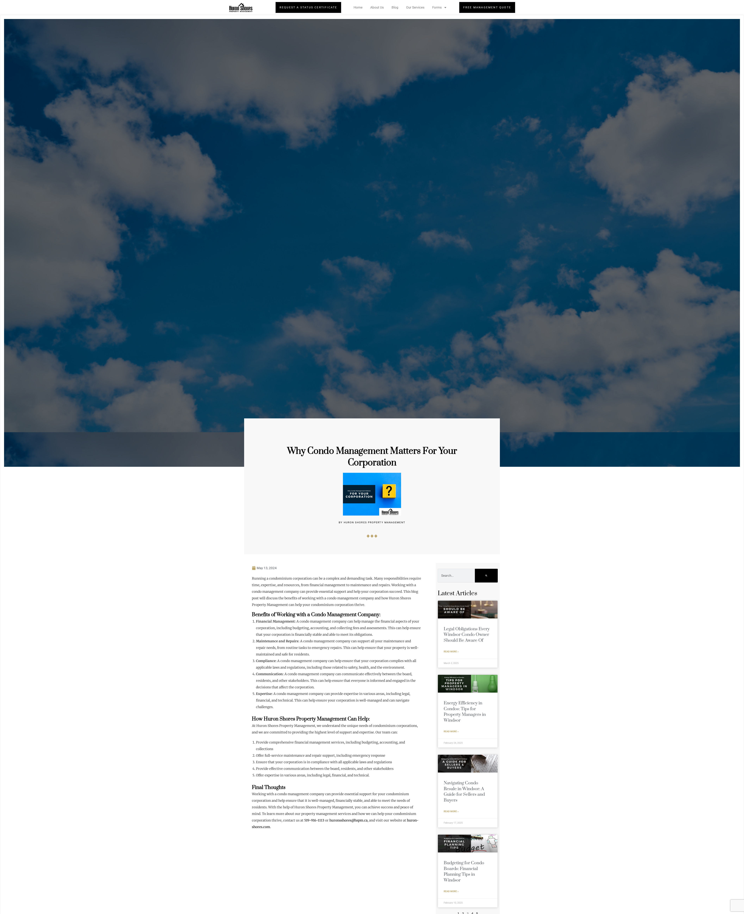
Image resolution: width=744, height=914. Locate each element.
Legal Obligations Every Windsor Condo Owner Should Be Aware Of (467, 634)
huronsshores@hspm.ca (348, 820)
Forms (437, 7)
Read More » (451, 651)
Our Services (415, 7)
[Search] (486, 575)
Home (358, 7)
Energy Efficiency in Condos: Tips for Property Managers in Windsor (465, 711)
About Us (377, 7)
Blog (395, 7)
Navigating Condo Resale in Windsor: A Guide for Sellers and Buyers (464, 791)
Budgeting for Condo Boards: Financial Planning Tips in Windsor (464, 871)
